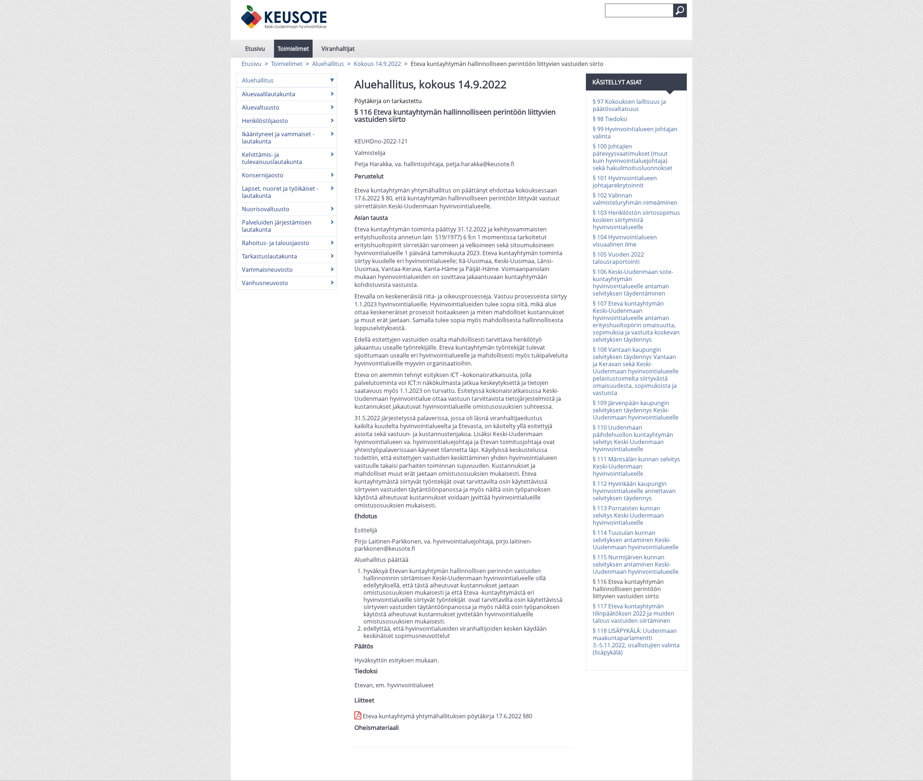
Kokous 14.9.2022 (377, 64)
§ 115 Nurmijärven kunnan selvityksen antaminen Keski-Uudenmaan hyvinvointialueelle (636, 564)
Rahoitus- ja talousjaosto (275, 243)
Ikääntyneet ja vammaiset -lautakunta (278, 137)
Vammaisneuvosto (267, 270)
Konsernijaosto (262, 175)
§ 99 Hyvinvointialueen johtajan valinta (635, 132)
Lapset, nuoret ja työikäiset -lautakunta (280, 192)
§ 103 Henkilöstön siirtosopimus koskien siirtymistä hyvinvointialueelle (636, 220)
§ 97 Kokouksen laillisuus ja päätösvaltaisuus (629, 105)
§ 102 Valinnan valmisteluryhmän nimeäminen (635, 199)
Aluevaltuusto (260, 107)
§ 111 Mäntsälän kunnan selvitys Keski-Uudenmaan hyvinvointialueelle (636, 466)
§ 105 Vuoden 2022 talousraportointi (618, 258)
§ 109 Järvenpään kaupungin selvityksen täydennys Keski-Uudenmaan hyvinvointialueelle (636, 410)
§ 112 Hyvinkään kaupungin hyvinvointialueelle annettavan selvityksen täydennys (634, 491)
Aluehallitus (328, 64)
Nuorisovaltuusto (266, 209)
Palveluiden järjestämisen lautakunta (277, 226)
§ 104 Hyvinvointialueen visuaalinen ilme (625, 241)
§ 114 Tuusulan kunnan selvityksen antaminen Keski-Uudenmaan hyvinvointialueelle (636, 540)
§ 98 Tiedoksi (610, 119)
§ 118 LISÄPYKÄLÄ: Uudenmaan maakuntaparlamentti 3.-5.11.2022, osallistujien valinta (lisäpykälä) (636, 641)
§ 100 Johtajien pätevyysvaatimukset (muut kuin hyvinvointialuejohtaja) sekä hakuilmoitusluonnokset (632, 157)
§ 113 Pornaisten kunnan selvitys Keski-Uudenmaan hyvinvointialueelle (628, 515)
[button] (680, 10)
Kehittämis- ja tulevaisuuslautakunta (272, 158)
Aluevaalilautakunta (268, 94)
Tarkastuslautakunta (269, 256)
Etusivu (255, 49)
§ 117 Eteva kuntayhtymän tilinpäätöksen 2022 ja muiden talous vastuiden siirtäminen (633, 613)
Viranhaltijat (338, 49)
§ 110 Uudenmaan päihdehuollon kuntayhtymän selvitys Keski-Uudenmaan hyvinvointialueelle (633, 438)
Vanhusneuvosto (265, 283)
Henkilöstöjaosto (265, 121)
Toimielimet (293, 49)
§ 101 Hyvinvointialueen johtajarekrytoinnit (625, 181)
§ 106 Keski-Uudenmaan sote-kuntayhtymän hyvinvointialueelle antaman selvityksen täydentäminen (633, 282)
